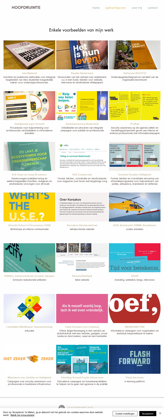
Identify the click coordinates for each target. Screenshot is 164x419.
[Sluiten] (160, 413)
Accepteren (148, 413)
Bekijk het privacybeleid (22, 415)
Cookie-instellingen (125, 413)
